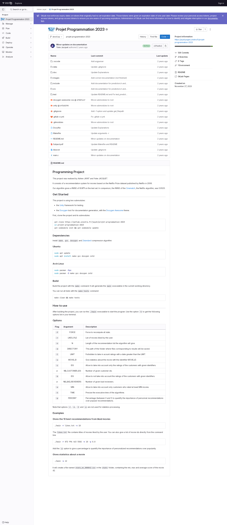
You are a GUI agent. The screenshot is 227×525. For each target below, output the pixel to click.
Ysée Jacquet (62, 47)
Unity (62, 205)
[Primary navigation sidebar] (3, 9)
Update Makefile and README (104, 144)
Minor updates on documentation (71, 44)
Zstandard (86, 240)
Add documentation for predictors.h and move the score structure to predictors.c (109, 83)
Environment (184, 65)
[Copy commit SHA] (166, 46)
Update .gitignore (98, 67)
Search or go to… (20, 9)
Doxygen (64, 210)
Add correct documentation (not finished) (109, 78)
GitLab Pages (183, 76)
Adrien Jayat (41, 9)
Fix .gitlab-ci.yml (98, 117)
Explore (18, 3)
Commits (183, 53)
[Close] (222, 15)
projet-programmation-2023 (78, 37)
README (181, 72)
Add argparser (97, 61)
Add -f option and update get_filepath (107, 111)
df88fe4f (81, 100)
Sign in (221, 3)
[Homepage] (7, 3)
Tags (181, 61)
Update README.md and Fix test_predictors (109, 94)
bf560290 (64, 105)
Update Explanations (100, 72)
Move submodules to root (102, 100)
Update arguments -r (100, 133)
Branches (183, 57)
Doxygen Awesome (114, 210)
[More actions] (210, 29)
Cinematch (130, 188)
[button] (146, 45)
